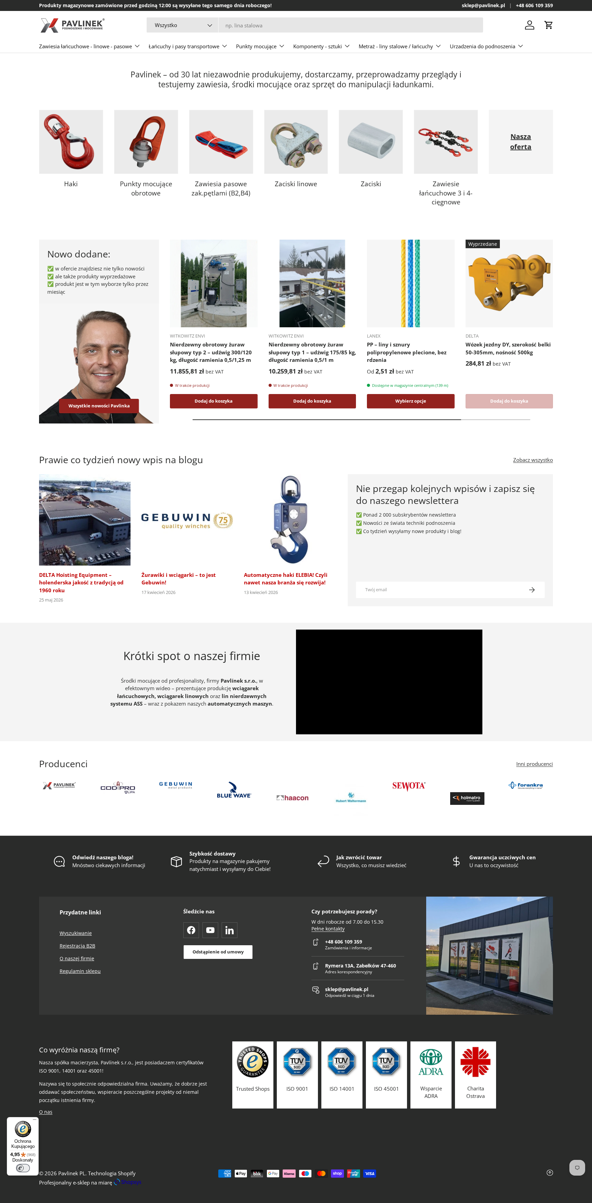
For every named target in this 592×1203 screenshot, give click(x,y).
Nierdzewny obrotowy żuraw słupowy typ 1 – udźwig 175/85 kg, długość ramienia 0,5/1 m (312, 352)
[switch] (23, 1168)
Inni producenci (534, 763)
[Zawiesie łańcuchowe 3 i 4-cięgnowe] (446, 142)
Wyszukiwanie (76, 933)
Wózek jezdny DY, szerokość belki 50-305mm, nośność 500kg (508, 348)
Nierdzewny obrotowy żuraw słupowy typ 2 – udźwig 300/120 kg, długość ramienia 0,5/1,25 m (211, 352)
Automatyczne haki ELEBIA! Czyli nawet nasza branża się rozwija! (286, 578)
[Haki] (71, 142)
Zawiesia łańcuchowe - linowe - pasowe (85, 46)
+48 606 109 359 (534, 5)
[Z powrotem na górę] (467, 1178)
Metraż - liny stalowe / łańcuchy (396, 46)
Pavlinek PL (71, 1173)
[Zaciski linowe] (296, 142)
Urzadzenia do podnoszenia (482, 46)
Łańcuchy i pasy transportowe (184, 46)
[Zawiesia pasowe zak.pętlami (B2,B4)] (221, 142)
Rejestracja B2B (77, 945)
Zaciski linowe (296, 183)
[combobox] (315, 25)
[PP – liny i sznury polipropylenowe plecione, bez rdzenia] (411, 283)
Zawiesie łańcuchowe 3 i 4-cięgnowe (445, 192)
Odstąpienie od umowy (218, 952)
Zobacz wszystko (533, 459)
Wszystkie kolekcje (521, 183)
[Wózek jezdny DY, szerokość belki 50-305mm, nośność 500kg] (509, 283)
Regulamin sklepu (80, 971)
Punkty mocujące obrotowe (146, 188)
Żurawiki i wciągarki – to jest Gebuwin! (178, 578)
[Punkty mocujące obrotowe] (146, 142)
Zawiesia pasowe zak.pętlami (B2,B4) (221, 188)
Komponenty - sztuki (317, 46)
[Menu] (34, 1121)
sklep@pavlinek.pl (483, 5)
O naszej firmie (77, 958)
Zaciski (371, 183)
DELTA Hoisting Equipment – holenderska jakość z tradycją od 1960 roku (81, 582)
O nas (45, 1112)
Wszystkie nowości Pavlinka (99, 406)
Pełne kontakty (328, 928)
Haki (71, 183)
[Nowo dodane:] (99, 363)
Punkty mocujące (256, 46)
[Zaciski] (371, 142)
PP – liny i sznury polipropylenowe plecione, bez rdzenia (406, 352)
